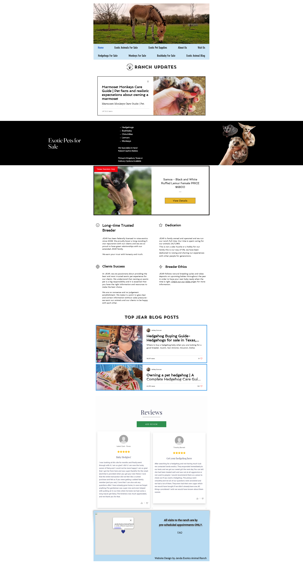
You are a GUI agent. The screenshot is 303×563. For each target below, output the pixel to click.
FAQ (179, 532)
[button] (126, 48)
